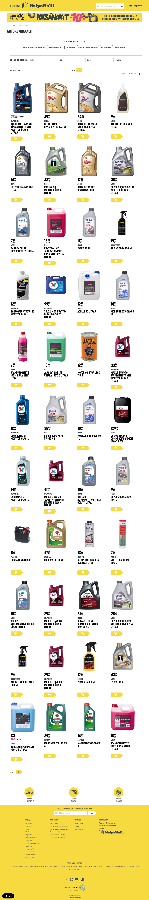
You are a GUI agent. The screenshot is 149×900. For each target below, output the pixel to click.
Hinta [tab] (31, 60)
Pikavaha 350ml (86, 682)
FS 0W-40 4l (118, 682)
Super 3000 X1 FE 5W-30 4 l (53, 437)
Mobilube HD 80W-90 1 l (89, 437)
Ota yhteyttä (29, 849)
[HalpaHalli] (38, 5)
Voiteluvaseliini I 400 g (120, 561)
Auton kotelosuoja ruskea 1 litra (88, 561)
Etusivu (9, 25)
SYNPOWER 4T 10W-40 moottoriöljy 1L (22, 313)
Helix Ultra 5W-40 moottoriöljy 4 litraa (87, 126)
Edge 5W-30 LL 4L (53, 559)
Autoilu (15, 25)
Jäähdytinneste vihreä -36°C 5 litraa (56, 374)
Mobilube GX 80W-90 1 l (122, 313)
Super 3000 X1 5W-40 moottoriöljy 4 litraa (122, 189)
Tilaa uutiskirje (30, 852)
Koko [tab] (60, 60)
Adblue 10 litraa (86, 311)
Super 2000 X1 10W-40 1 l (122, 498)
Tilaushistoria (78, 829)
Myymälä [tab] (118, 60)
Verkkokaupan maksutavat (59, 829)
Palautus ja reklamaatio (57, 835)
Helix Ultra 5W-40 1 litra (22, 188)
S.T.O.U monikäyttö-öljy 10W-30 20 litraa (55, 314)
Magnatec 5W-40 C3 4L (55, 745)
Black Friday (54, 823)
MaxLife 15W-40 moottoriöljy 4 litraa (53, 623)
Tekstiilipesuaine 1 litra (121, 125)
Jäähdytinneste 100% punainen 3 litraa (120, 746)
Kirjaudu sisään (79, 823)
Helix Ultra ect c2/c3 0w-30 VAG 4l (55, 125)
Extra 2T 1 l (83, 248)
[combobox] (110, 6)
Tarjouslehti (29, 826)
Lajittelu (123, 74)
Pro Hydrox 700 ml (121, 248)
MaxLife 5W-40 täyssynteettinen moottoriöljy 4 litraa (121, 377)
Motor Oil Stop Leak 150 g (88, 374)
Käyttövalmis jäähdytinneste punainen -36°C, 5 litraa (54, 252)
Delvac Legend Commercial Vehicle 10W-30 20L (122, 438)
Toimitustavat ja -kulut (57, 832)
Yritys (27, 829)
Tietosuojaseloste (75, 897)
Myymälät (28, 823)
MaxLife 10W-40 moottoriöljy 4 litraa (53, 684)
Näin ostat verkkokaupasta (59, 826)
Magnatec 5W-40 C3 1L (88, 745)
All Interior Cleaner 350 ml (22, 683)
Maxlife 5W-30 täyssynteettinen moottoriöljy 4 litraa (54, 501)
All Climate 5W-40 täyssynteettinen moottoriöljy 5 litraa (21, 128)
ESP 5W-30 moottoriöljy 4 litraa (53, 189)
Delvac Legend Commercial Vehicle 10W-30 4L (88, 623)
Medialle (28, 832)
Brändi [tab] (89, 60)
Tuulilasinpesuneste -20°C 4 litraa (22, 748)
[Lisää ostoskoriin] (16, 139)
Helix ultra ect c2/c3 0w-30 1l (86, 188)
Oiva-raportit (29, 857)
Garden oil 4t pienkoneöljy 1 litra (22, 250)
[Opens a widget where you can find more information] (8, 896)
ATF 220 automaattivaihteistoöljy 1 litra (89, 499)
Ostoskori (77, 826)
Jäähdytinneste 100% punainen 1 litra (20, 375)
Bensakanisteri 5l (21, 559)
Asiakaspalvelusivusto (107, 823)
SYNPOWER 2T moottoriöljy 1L (20, 498)
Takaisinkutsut (30, 855)
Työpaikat (28, 846)
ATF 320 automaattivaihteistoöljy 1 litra (22, 623)
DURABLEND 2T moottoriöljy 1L (20, 437)
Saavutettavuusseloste (57, 838)
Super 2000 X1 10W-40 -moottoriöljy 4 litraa (122, 623)
